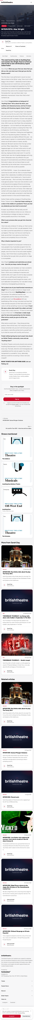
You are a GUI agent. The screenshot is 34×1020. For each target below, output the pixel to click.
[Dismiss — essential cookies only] (31, 1011)
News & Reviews (10, 21)
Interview (19, 21)
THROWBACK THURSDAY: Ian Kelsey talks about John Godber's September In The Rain (17, 617)
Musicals (5, 464)
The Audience (6, 458)
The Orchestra (6, 536)
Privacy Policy (21, 1013)
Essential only (26, 1016)
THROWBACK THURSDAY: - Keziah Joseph (16, 660)
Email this (8, 50)
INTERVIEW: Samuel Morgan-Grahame (15, 753)
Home (3, 21)
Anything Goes (6, 509)
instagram (5, 1002)
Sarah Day (12, 370)
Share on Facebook (20, 46)
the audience (17, 299)
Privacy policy (15, 404)
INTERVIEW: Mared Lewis (11, 797)
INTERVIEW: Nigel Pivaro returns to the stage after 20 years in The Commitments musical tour (16, 887)
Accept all (11, 1016)
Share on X (9, 46)
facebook (12, 1002)
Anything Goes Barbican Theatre (11, 484)
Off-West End (6, 489)
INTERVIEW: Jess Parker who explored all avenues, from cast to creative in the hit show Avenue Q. (16, 839)
